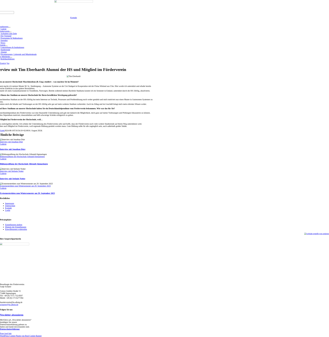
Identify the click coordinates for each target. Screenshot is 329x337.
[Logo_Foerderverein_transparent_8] (73, 2)
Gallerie (3, 144)
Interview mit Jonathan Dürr (11, 142)
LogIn (7, 210)
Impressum (9, 203)
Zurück (3, 63)
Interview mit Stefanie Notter (12, 171)
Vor (7, 63)
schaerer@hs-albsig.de (9, 305)
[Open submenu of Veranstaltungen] (9, 27)
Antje (2, 130)
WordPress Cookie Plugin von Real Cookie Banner (21, 336)
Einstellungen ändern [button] (13, 225)
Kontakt (8, 208)
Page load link (6, 333)
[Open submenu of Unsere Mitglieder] (11, 57)
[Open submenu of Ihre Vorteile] (6, 45)
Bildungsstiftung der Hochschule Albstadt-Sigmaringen (22, 156)
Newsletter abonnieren (11, 315)
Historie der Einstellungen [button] (15, 227)
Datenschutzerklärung (10, 329)
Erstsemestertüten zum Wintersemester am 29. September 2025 (25, 186)
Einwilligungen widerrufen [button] (16, 229)
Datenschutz (10, 206)
